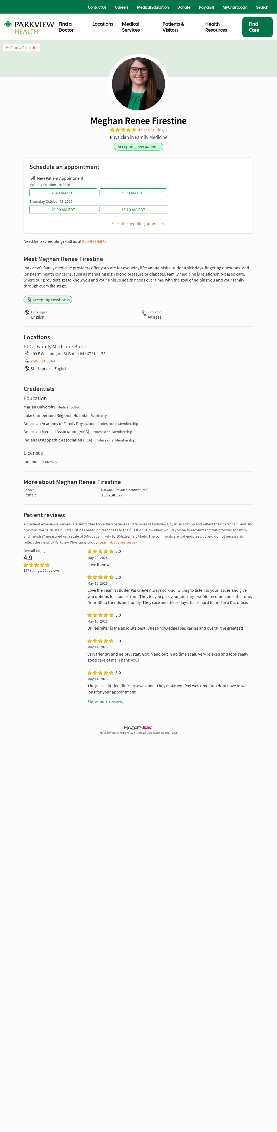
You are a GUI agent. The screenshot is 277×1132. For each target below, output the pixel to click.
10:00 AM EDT (63, 209)
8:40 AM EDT (63, 192)
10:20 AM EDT (133, 209)
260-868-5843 (94, 241)
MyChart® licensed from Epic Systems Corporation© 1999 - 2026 (138, 733)
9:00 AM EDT (133, 192)
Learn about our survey (118, 542)
